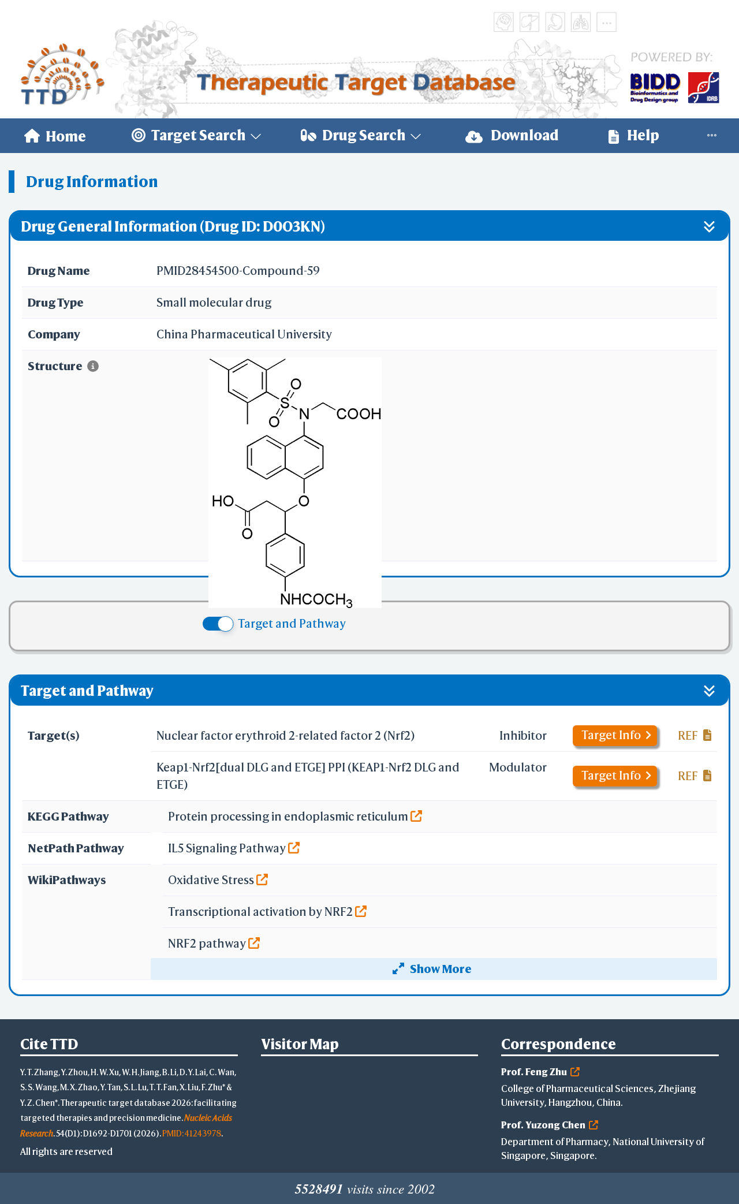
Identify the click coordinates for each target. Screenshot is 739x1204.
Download (523, 135)
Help (642, 135)
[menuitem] (55, 135)
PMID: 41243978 (191, 1133)
